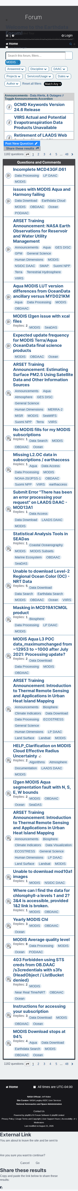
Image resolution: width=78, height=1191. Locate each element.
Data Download (26, 200)
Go (38, 1163)
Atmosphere (23, 397)
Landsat (44, 738)
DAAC (58, 69)
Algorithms (37, 762)
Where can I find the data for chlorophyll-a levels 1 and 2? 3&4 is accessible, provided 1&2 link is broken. (41, 898)
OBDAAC (37, 207)
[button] (27, 154)
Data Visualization (59, 845)
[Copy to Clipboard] (1, 1188)
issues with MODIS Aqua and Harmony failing (42, 192)
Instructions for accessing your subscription (39, 1009)
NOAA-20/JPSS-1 (28, 478)
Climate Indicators (28, 713)
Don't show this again (18, 48)
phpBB (28, 1115)
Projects (12, 76)
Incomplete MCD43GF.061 (39, 169)
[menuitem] (34, 1087)
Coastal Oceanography (46, 545)
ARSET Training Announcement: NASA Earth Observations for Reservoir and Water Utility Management (41, 231)
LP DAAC (50, 175)
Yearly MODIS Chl (30, 919)
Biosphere (36, 619)
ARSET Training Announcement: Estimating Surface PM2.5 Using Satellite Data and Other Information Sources (43, 374)
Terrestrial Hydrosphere (44, 272)
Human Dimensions (29, 259)
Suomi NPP (61, 266)
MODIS (20, 181)
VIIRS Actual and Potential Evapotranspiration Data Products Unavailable (40, 122)
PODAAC (22, 213)
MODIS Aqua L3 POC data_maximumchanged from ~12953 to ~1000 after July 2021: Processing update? (42, 646)
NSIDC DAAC (25, 266)
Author (11, 83)
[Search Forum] (70, 53)
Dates (62, 76)
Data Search (38, 441)
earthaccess (58, 484)
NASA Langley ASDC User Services (45, 1100)
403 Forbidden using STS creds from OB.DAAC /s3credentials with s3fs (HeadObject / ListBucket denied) (38, 970)
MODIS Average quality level (41, 939)
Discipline (37, 69)
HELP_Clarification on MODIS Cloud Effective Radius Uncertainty (42, 750)
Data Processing (27, 175)
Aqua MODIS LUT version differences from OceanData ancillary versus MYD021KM (41, 291)
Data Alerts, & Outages (45, 95)
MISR (19, 416)
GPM (18, 253)
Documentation (26, 768)
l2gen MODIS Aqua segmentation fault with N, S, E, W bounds (42, 787)
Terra (18, 272)
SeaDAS (51, 327)
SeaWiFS (50, 416)
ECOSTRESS (53, 719)
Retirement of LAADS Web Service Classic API (40, 138)
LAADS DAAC (52, 520)
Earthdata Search (50, 594)
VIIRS (19, 278)
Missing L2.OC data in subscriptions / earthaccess (41, 457)
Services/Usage (37, 76)
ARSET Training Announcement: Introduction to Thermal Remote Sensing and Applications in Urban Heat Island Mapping (42, 690)
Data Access (51, 466)
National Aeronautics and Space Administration (39, 1104)
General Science (39, 253)
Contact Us (39, 1111)
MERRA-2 (55, 409)
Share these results (20, 148)
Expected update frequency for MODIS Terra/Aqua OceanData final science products (41, 343)
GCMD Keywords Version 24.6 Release (39, 107)
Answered (14, 69)
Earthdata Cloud (53, 200)
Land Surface (24, 738)
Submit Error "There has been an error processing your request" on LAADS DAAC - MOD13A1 (42, 500)
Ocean (53, 207)
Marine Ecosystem (28, 557)
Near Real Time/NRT (30, 992)
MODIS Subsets (42, 551)
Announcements (26, 247)
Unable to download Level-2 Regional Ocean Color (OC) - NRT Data (41, 576)
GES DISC (63, 247)
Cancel (25, 1163)
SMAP (44, 266)
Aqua (47, 247)
